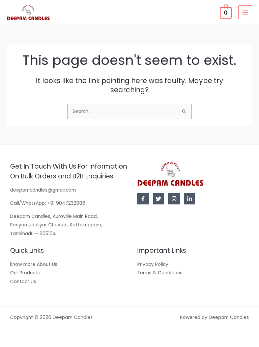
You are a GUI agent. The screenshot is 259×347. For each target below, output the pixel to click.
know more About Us (33, 264)
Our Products (25, 273)
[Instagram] (174, 198)
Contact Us (23, 281)
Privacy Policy (152, 264)
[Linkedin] (189, 198)
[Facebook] (143, 198)
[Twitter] (158, 198)
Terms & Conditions (159, 273)
